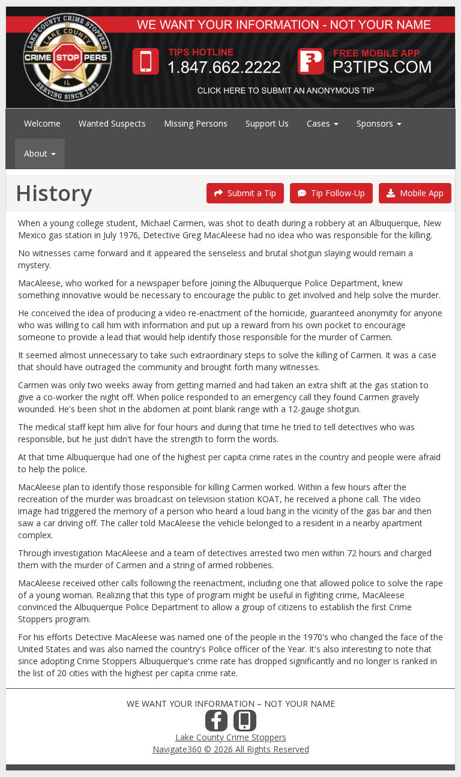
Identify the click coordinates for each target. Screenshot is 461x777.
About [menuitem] (37, 153)
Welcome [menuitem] (42, 123)
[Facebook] (216, 724)
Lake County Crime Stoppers (230, 737)
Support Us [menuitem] (267, 123)
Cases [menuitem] (320, 123)
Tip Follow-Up (335, 193)
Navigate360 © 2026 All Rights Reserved (230, 749)
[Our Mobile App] (245, 724)
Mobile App (419, 193)
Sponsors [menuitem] (376, 123)
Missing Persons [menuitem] (195, 123)
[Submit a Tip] (230, 57)
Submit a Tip (249, 193)
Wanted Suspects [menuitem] (112, 123)
